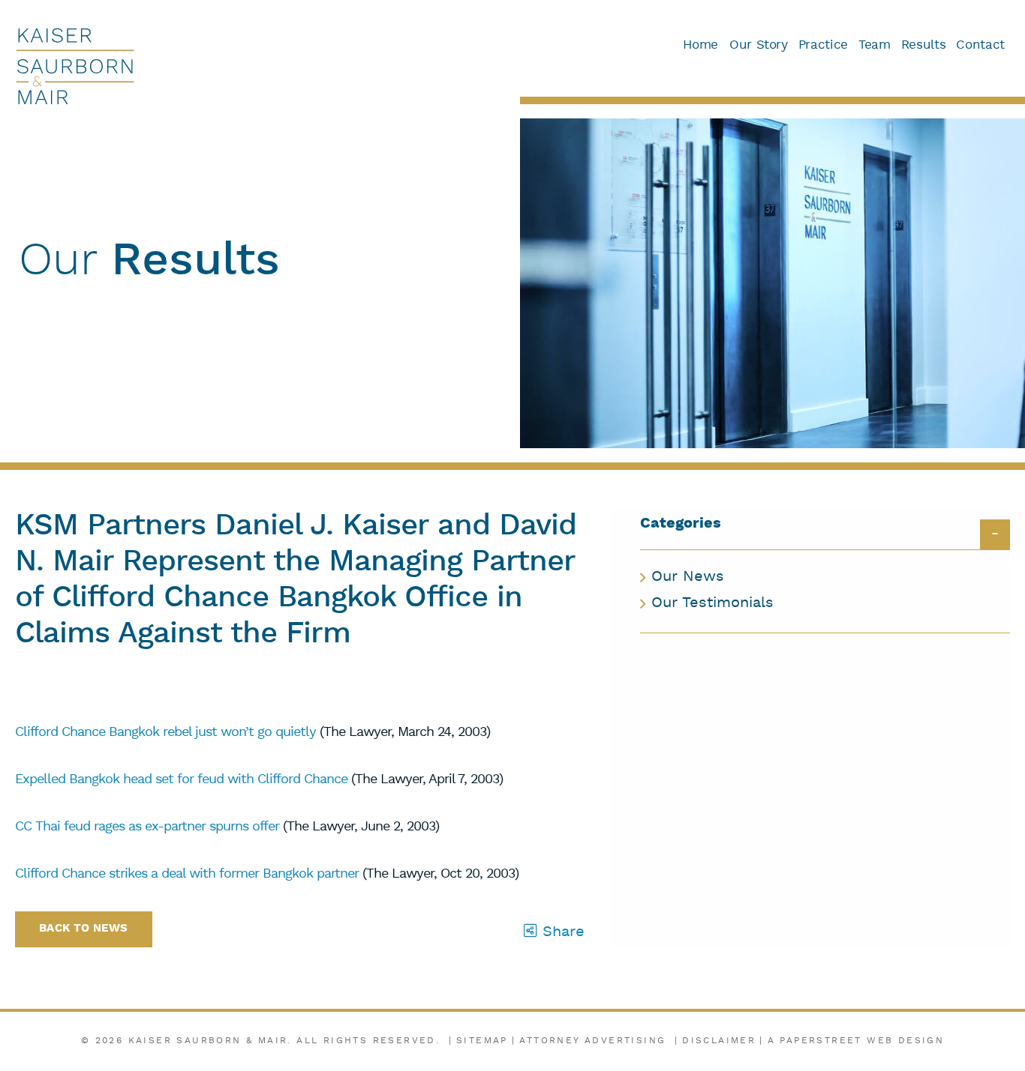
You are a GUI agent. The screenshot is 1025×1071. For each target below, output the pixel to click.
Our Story (758, 45)
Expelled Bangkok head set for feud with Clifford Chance (181, 779)
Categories (680, 524)
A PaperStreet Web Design (856, 1041)
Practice (823, 45)
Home (700, 45)
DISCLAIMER (719, 1041)
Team (874, 45)
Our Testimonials (712, 603)
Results (923, 45)
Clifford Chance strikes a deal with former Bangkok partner (187, 874)
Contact (980, 45)
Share (561, 932)
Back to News (83, 929)
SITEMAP (482, 1041)
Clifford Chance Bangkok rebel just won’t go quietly (165, 732)
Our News (687, 577)
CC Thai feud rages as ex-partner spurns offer (147, 827)
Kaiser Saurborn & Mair (208, 1041)
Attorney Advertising (592, 1041)
